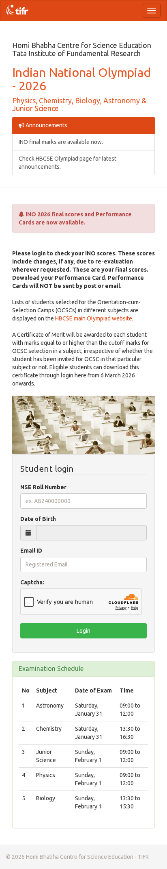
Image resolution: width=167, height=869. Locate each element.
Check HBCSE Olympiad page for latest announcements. (67, 162)
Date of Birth (38, 519)
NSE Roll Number (43, 487)
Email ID (31, 550)
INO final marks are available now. (61, 142)
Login (83, 630)
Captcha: (32, 582)
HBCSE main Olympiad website (93, 318)
